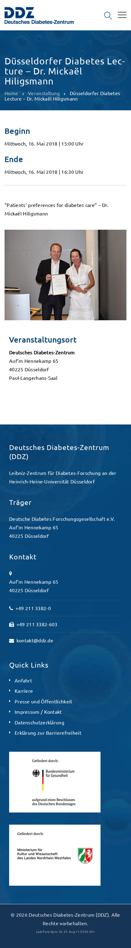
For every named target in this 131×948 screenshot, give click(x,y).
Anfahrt (23, 680)
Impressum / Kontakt (38, 712)
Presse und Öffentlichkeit (44, 701)
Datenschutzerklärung (39, 722)
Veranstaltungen (26, 47)
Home (11, 93)
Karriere (24, 691)
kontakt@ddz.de (34, 640)
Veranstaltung (44, 93)
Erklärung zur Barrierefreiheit (48, 733)
